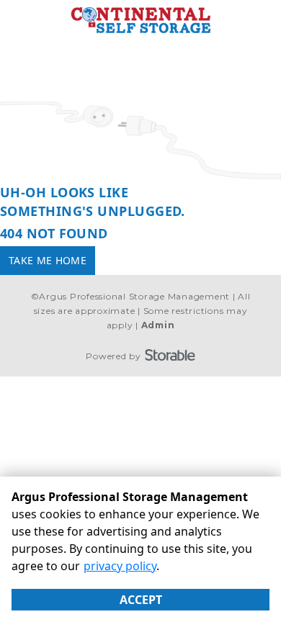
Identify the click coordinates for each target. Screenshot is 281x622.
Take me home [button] (47, 260)
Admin (158, 325)
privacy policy (120, 566)
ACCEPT (141, 600)
